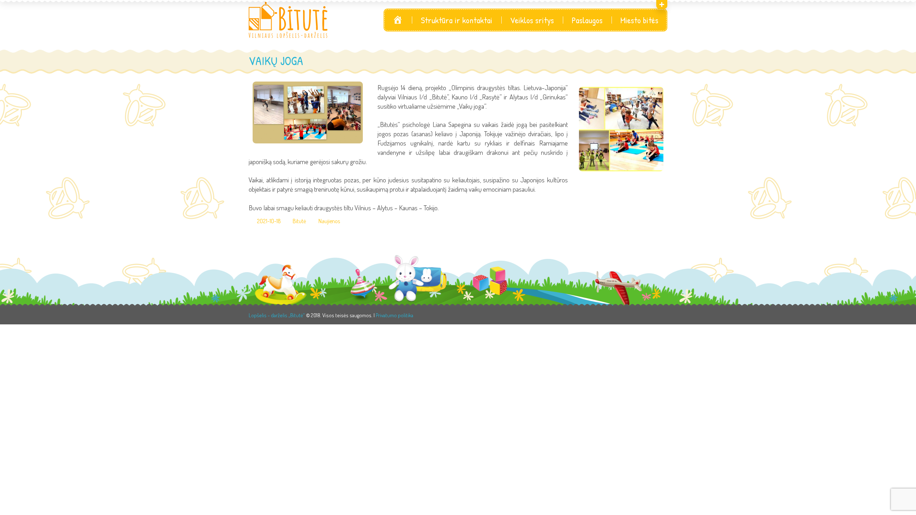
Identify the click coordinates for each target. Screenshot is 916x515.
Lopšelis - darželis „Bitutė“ (277, 315)
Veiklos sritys (532, 20)
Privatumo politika (394, 315)
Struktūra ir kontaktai (456, 20)
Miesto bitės (639, 20)
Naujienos (329, 221)
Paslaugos (587, 20)
